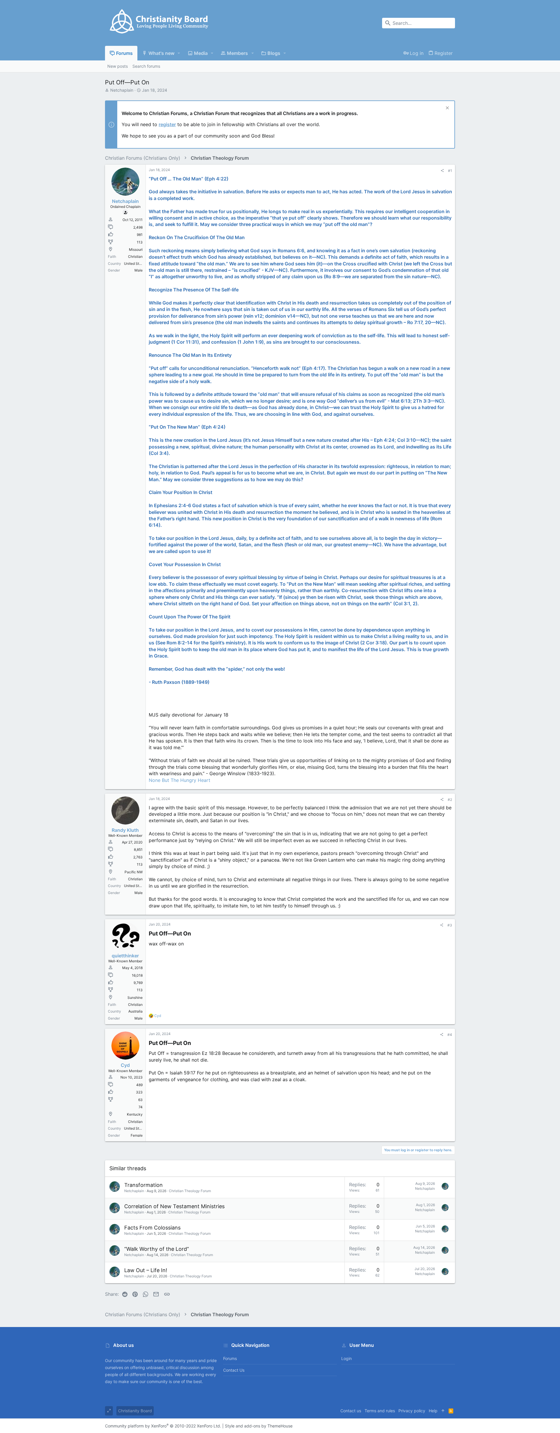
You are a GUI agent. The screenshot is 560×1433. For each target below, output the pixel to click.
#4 (449, 1034)
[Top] (443, 1410)
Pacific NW (134, 872)
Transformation (143, 1185)
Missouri (136, 249)
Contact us (233, 1370)
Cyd (125, 1065)
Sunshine (135, 997)
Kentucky (135, 1114)
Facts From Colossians (152, 1228)
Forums (230, 1358)
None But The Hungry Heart (179, 780)
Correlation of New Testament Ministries (174, 1206)
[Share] (442, 170)
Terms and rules (380, 1410)
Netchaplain (121, 90)
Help (433, 1410)
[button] (179, 53)
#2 (450, 799)
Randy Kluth (125, 830)
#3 (449, 925)
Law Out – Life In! (145, 1270)
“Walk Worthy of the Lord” (156, 1249)
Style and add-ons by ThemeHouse (259, 1425)
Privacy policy (411, 1410)
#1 (450, 170)
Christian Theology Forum (190, 1191)
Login (346, 1358)
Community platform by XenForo (163, 1425)
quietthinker (125, 956)
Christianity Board (135, 1410)
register (167, 124)
